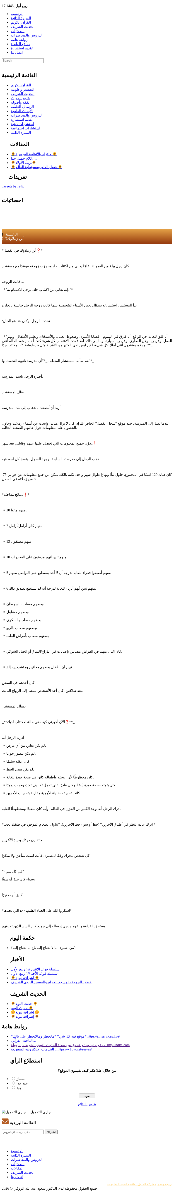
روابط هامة (19, 39)
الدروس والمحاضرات (27, 35)
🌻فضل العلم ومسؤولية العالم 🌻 (36, 167)
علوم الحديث (20, 98)
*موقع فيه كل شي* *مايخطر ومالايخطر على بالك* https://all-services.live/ (65, 1036)
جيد (19, 1088)
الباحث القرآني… (23, 1041)
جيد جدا (22, 1083)
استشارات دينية (22, 124)
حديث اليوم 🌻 (22, 1008)
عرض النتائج (87, 1104)
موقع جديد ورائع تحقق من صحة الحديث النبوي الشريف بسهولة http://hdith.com (70, 1045)
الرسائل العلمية (22, 107)
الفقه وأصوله (20, 102)
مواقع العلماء (20, 44)
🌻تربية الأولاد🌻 (23, 163)
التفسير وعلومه (22, 89)
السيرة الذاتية (21, 18)
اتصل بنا (17, 52)
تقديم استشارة (22, 48)
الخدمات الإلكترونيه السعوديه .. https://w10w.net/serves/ (51, 1049)
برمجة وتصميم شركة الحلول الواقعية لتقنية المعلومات (139, 1184)
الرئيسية (17, 14)
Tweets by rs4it (13, 186)
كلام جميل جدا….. (24, 158)
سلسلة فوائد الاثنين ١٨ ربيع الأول (35, 969)
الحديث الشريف (22, 27)
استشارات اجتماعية (25, 128)
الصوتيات (17, 31)
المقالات (17, 1168)
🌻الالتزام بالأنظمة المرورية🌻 (34, 154)
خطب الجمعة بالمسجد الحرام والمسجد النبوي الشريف (51, 982)
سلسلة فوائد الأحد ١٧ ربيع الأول (34, 973)
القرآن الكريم (21, 22)
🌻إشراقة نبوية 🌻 (25, 978)
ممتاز (21, 1079)
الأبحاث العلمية (22, 111)
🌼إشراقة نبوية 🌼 (25, 1012)
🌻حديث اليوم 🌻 (24, 1004)
